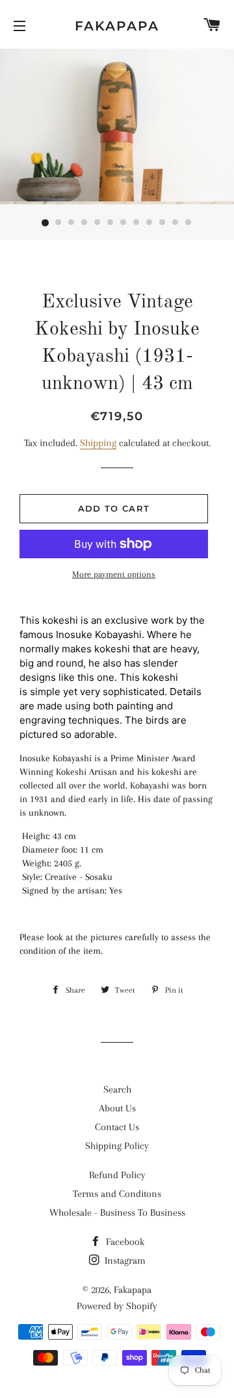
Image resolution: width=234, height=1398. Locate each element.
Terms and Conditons (117, 1194)
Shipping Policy (117, 1146)
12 (188, 223)
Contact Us (117, 1127)
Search (117, 1089)
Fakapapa (117, 26)
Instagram (124, 1260)
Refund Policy (117, 1175)
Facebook (123, 1242)
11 (175, 223)
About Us (117, 1108)
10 (162, 223)
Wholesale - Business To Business (117, 1212)
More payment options (113, 574)
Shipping (98, 443)
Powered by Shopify (117, 1306)
